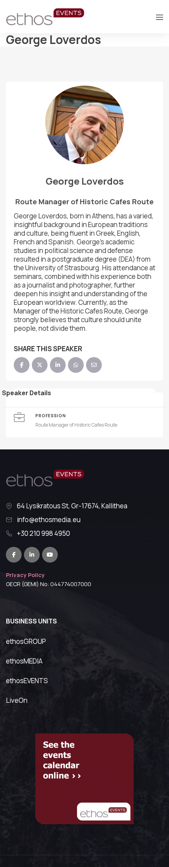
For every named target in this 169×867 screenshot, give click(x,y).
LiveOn (17, 700)
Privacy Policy (25, 575)
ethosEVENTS (27, 680)
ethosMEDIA (24, 660)
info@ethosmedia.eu (49, 519)
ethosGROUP (26, 641)
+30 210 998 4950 (43, 533)
